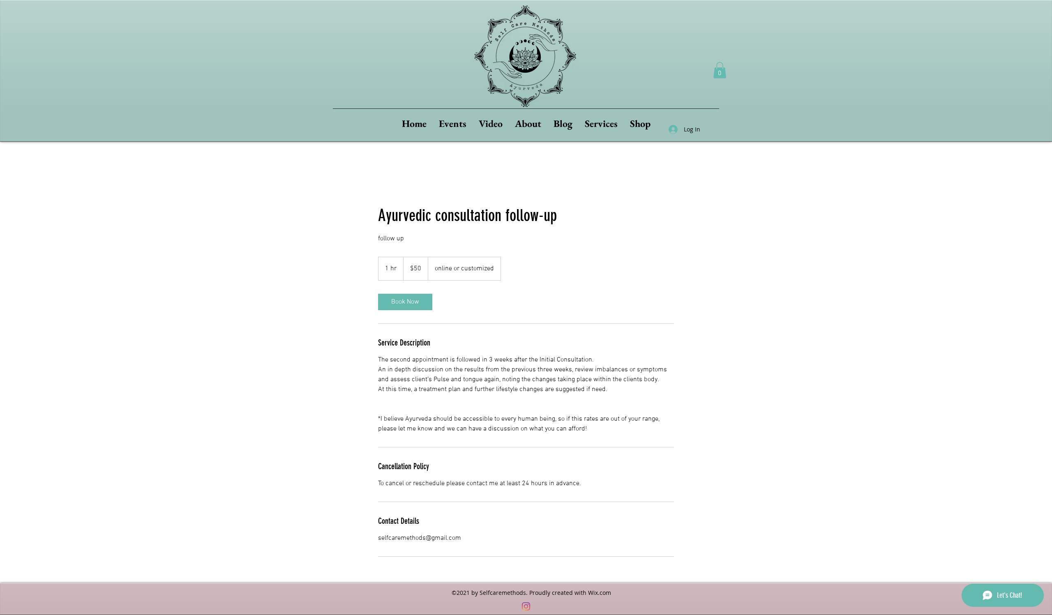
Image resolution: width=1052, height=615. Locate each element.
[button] (720, 70)
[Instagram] (526, 606)
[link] (405, 302)
